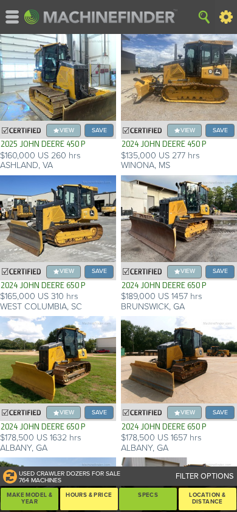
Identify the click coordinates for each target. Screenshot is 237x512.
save (99, 130)
